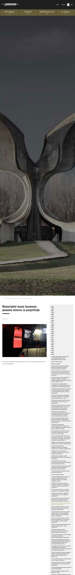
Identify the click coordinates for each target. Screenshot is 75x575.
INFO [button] (58, 4)
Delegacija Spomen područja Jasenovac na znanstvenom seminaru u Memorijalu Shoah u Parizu (61, 462)
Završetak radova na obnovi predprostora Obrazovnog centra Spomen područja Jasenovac (59, 531)
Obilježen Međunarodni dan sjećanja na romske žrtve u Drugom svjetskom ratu (61, 443)
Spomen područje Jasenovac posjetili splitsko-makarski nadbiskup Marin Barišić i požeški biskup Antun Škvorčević (61, 554)
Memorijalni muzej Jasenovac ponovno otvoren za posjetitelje (61, 503)
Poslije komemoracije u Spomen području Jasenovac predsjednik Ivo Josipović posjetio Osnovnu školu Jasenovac (60, 485)
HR (68, 4)
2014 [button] (52, 348)
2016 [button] (52, 341)
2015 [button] (52, 345)
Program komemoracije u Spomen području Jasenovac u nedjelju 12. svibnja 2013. (59, 494)
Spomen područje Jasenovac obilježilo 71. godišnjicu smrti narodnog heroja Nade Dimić (61, 564)
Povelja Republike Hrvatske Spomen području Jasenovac (60, 471)
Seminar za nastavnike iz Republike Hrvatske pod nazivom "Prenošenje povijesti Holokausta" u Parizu (60, 396)
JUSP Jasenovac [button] (9, 12)
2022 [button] (52, 318)
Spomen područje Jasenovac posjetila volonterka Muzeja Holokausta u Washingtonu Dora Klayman (61, 467)
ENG (72, 4)
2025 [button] (52, 307)
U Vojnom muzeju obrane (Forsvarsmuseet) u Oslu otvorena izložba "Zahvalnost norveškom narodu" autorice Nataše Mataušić (61, 426)
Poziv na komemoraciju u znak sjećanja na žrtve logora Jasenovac (61, 559)
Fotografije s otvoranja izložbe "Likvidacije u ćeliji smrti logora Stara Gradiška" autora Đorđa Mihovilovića (60, 385)
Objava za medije (55, 363)
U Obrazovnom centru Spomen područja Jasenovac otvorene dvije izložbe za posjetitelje (60, 452)
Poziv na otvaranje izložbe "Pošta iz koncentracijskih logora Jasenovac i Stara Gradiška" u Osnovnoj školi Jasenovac (60, 520)
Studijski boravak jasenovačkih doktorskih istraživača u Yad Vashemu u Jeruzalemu (61, 457)
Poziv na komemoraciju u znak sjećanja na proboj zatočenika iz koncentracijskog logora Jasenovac (61, 536)
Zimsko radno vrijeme (56, 361)
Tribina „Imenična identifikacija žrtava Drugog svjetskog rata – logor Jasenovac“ (60, 526)
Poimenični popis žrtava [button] (47, 12)
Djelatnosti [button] (28, 12)
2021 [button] (52, 322)
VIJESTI (63, 4)
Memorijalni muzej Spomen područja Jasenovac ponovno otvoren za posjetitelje (60, 402)
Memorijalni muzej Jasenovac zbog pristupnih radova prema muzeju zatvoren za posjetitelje (60, 432)
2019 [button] (52, 330)
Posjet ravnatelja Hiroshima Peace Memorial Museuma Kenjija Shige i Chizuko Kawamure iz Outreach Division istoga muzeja (61, 420)
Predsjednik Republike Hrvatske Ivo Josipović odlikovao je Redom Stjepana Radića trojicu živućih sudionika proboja (60, 479)
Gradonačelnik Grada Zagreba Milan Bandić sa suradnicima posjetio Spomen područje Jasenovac (60, 367)
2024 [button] (52, 311)
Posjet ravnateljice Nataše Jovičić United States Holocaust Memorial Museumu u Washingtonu (60, 508)
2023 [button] (52, 314)
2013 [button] (52, 352)
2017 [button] (52, 337)
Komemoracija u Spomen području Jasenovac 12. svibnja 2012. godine (60, 490)
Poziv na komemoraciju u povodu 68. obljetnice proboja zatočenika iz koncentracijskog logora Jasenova (60, 499)
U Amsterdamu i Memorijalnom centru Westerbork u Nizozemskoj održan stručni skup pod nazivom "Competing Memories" (61, 373)
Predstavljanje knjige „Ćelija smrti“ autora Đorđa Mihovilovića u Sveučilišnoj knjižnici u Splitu (60, 358)
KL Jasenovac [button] (66, 12)
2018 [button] (52, 333)
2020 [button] (52, 326)
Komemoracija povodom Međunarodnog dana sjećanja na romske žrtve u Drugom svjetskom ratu (61, 447)
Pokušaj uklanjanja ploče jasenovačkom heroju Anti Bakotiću (61, 568)
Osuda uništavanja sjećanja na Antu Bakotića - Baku (60, 571)
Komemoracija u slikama (57, 474)
